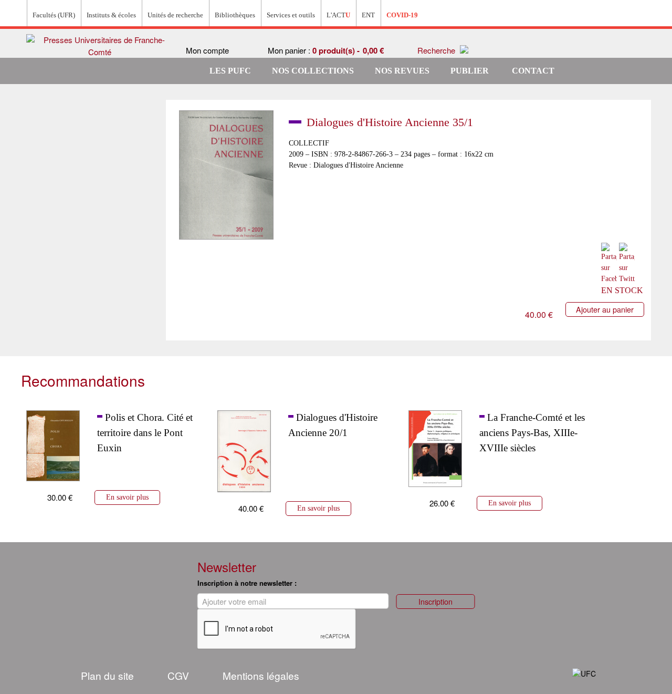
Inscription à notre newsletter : (247, 583)
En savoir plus (127, 497)
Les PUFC (230, 70)
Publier (469, 70)
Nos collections (313, 70)
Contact (533, 70)
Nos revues (402, 70)
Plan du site (107, 675)
